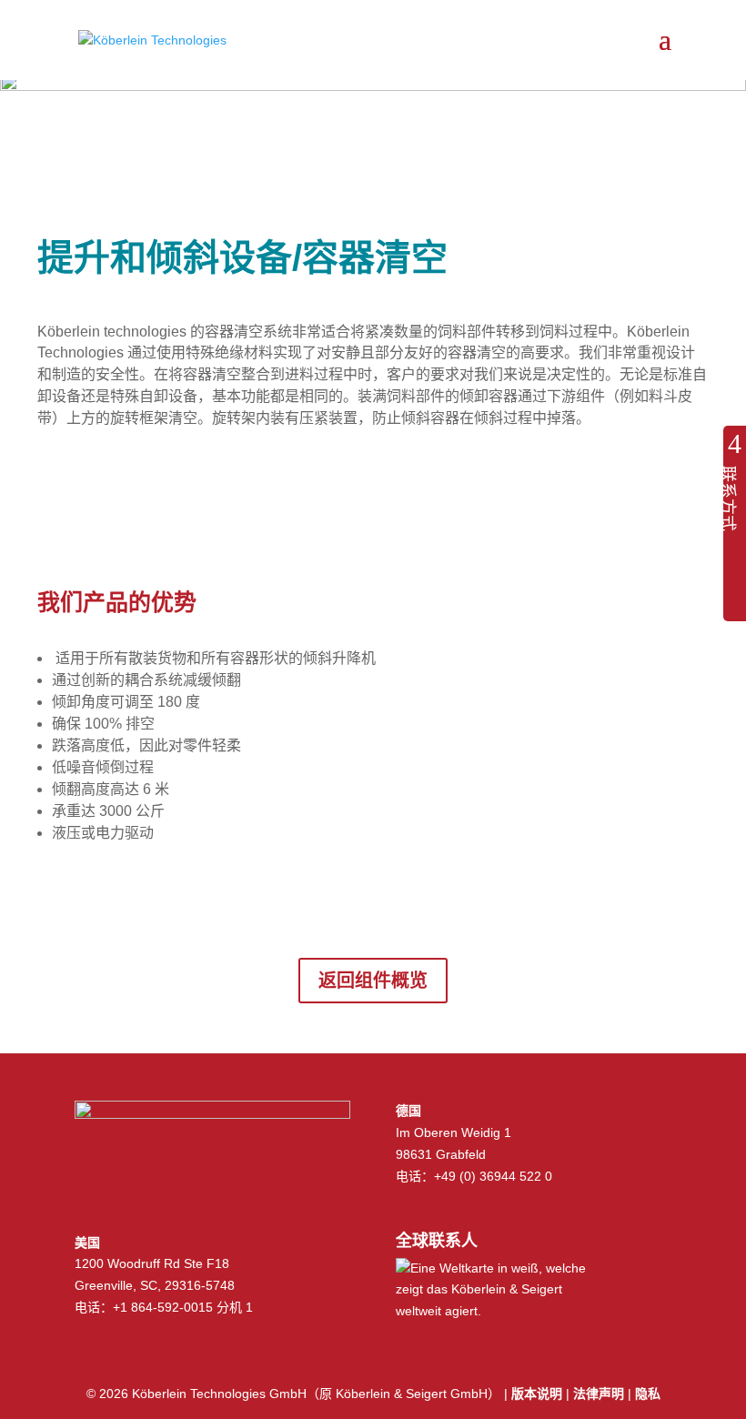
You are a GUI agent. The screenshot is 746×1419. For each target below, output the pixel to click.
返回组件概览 (373, 981)
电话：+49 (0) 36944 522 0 (474, 1176)
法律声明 (598, 1393)
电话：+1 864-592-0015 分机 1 (164, 1307)
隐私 (647, 1393)
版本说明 (536, 1393)
